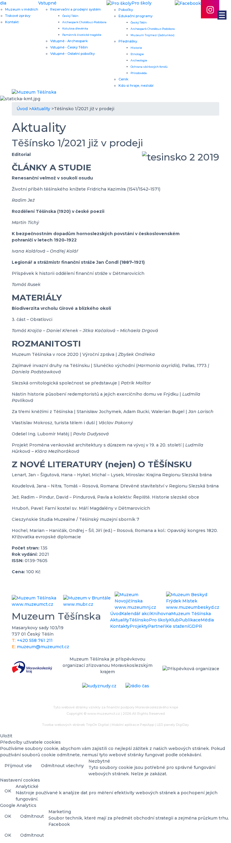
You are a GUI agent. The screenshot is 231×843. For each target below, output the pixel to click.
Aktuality (119, 620)
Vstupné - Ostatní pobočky (72, 53)
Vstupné (47, 3)
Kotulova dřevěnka (75, 28)
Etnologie (137, 54)
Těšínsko (139, 620)
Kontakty (120, 626)
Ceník (123, 79)
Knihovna (160, 613)
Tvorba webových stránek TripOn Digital (75, 725)
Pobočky (126, 10)
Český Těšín (70, 15)
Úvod (115, 613)
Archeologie (139, 60)
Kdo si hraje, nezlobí (136, 85)
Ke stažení (177, 626)
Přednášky (128, 41)
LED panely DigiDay (173, 725)
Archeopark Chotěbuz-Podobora (84, 22)
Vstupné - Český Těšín (69, 47)
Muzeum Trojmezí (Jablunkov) (152, 35)
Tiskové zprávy (17, 16)
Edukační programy (135, 16)
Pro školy (159, 620)
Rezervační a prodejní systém (75, 9)
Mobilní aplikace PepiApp (133, 725)
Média (207, 620)
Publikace (190, 620)
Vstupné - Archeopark (69, 41)
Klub (174, 620)
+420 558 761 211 (35, 640)
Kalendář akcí (135, 613)
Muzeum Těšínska (191, 613)
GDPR (195, 626)
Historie (136, 47)
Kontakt (12, 22)
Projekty (139, 626)
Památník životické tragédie (81, 34)
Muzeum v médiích (21, 9)
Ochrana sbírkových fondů (149, 66)
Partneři (157, 626)
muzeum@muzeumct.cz (43, 646)
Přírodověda (139, 73)
